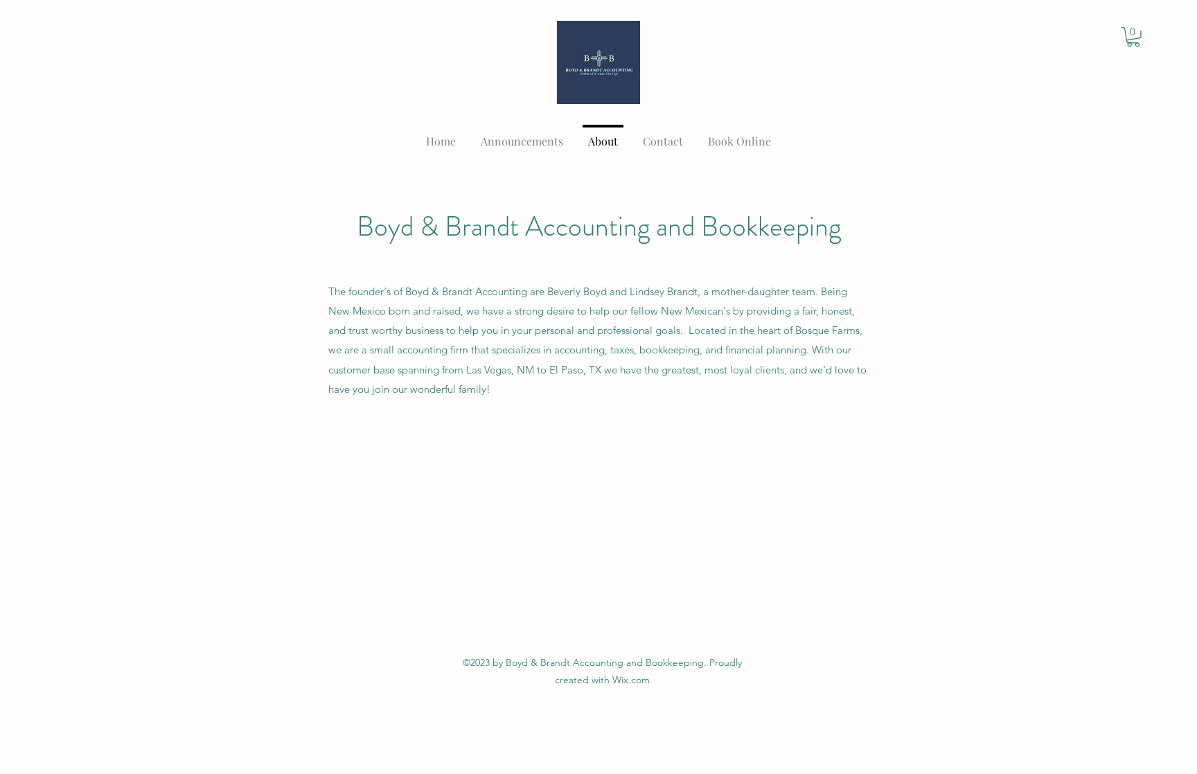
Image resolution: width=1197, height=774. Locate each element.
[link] (1133, 37)
